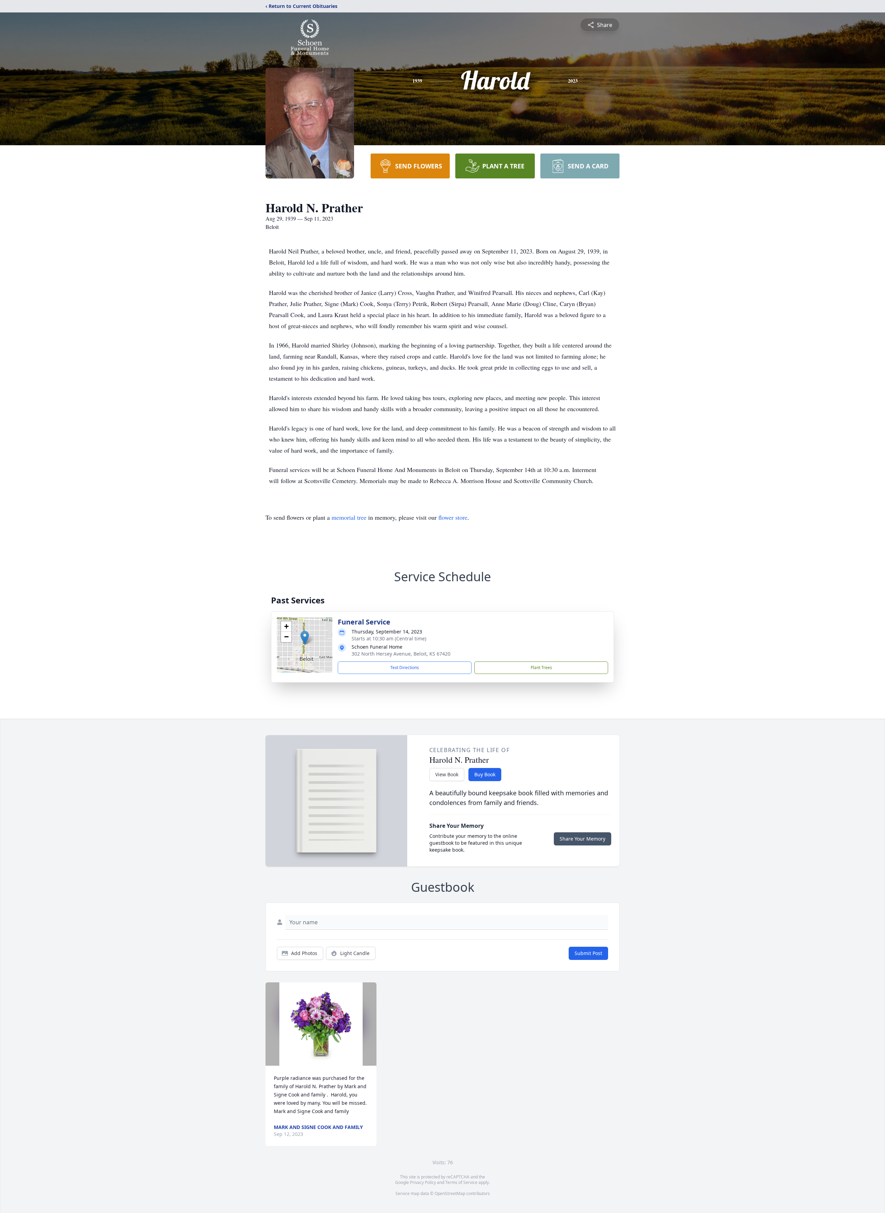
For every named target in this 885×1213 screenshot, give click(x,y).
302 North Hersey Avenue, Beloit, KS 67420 (401, 653)
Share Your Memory (582, 838)
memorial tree (349, 517)
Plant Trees (541, 667)
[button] (304, 638)
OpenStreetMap (450, 1193)
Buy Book (484, 774)
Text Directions (404, 667)
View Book (446, 774)
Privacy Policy (423, 1182)
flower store (452, 517)
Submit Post (588, 953)
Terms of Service (461, 1182)
